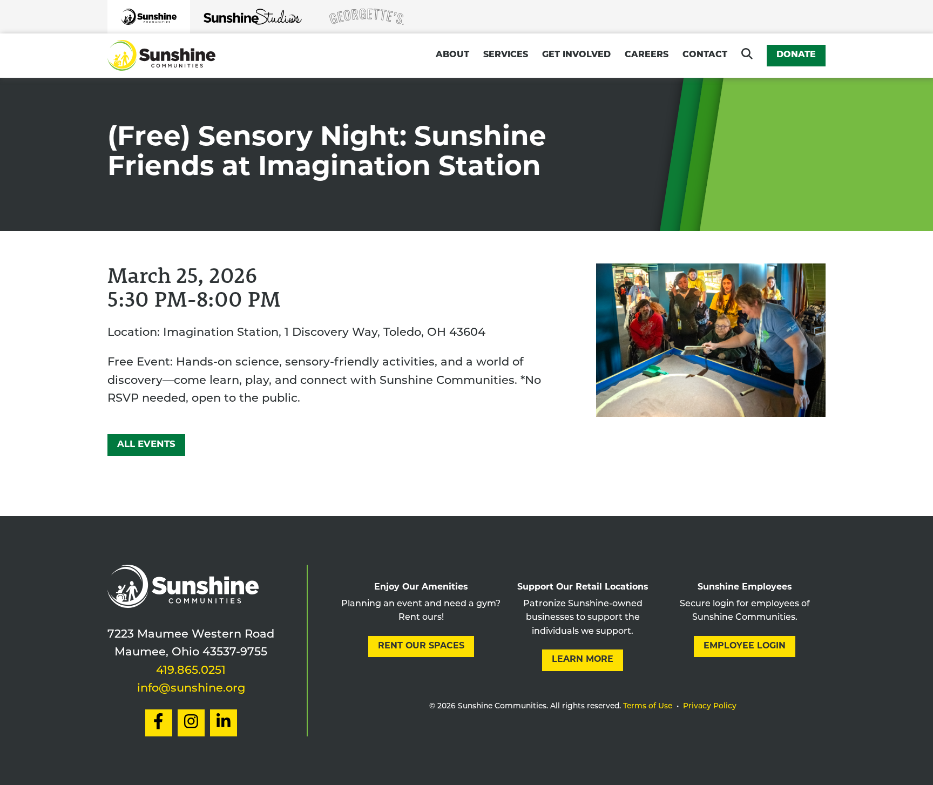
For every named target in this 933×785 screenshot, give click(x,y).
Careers (646, 55)
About (452, 55)
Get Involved (576, 55)
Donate (796, 55)
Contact (704, 55)
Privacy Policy (709, 706)
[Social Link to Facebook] (158, 722)
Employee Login (745, 646)
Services (505, 55)
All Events (146, 444)
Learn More (582, 659)
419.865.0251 (191, 670)
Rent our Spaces (421, 646)
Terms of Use (647, 706)
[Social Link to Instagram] (191, 722)
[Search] (747, 54)
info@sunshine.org (191, 688)
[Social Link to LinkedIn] (223, 722)
